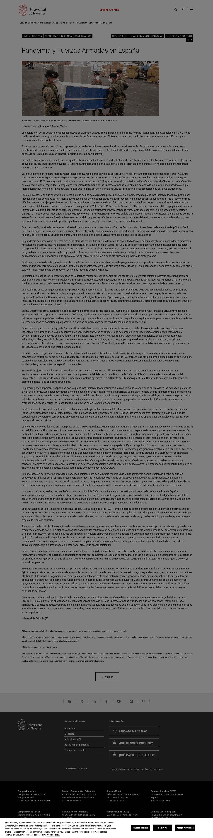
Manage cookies (140, 827)
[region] (106, 828)
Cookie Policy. (53, 834)
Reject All (162, 827)
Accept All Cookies (185, 827)
